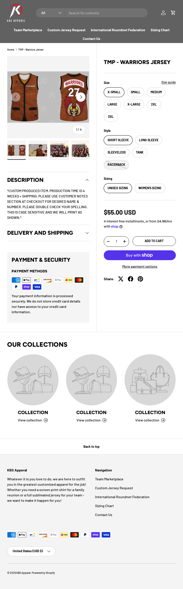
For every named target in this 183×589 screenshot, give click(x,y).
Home (10, 49)
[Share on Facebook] (130, 279)
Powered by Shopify (43, 572)
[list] (48, 97)
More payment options (139, 266)
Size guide (168, 82)
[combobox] (91, 12)
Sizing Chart (160, 30)
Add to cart (154, 241)
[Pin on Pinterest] (140, 279)
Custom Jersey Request (66, 30)
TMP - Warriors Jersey (31, 49)
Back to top (91, 446)
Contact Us (91, 38)
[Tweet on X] (121, 279)
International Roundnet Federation (118, 30)
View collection (30, 420)
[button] (173, 13)
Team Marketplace (28, 30)
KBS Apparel (23, 572)
